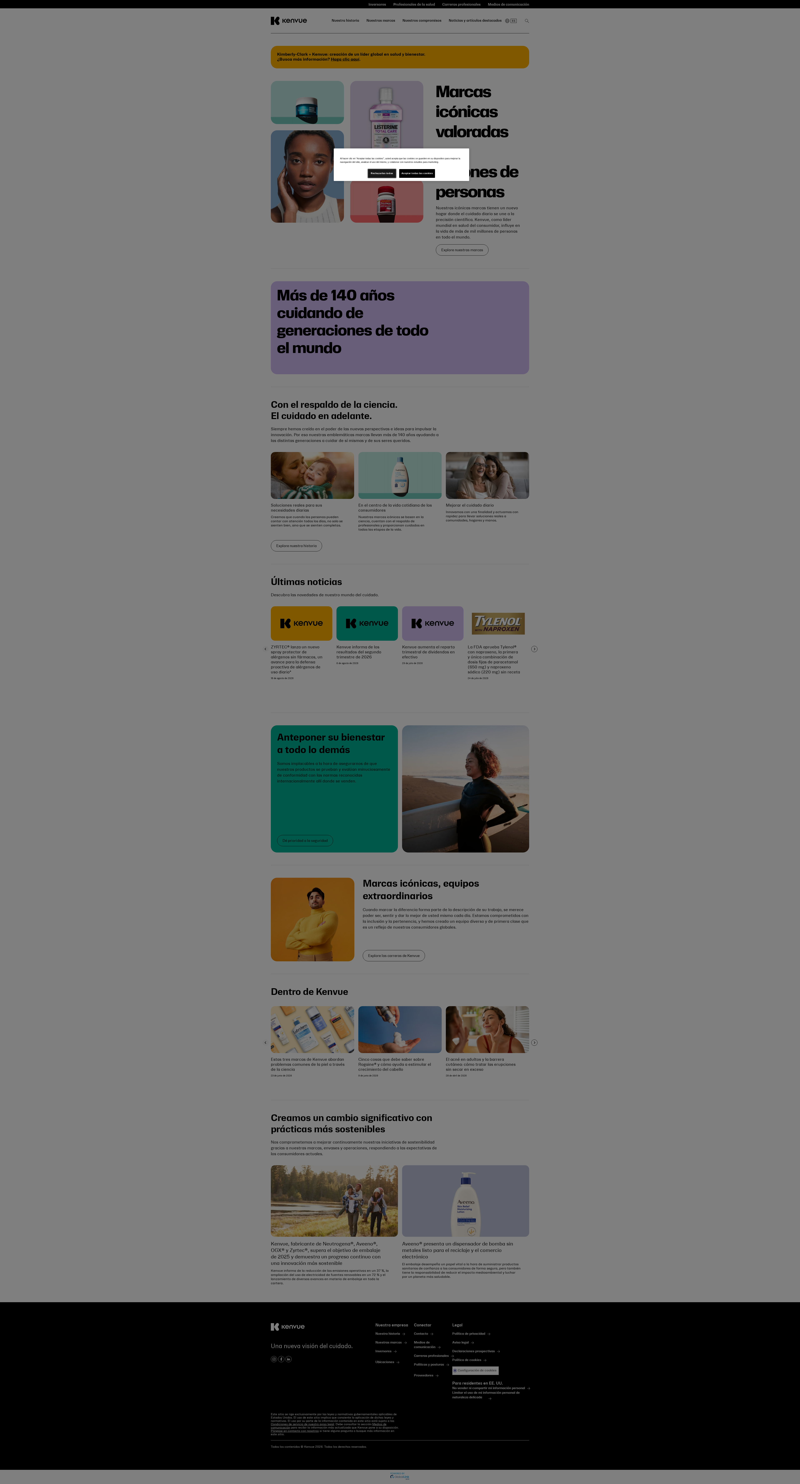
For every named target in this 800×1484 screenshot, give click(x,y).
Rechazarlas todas (382, 173)
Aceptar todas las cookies (417, 173)
